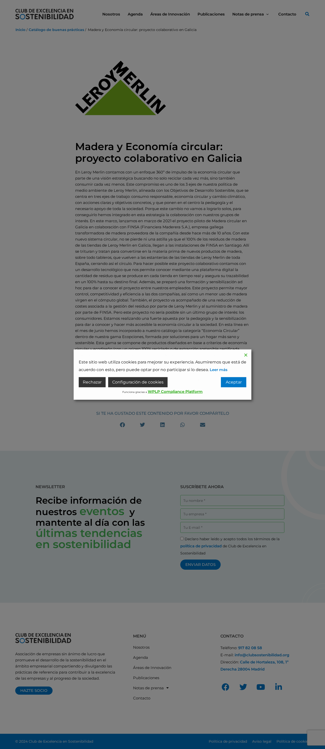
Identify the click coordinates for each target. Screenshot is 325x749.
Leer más (219, 369)
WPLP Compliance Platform (175, 391)
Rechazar (92, 382)
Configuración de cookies (138, 382)
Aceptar (234, 382)
